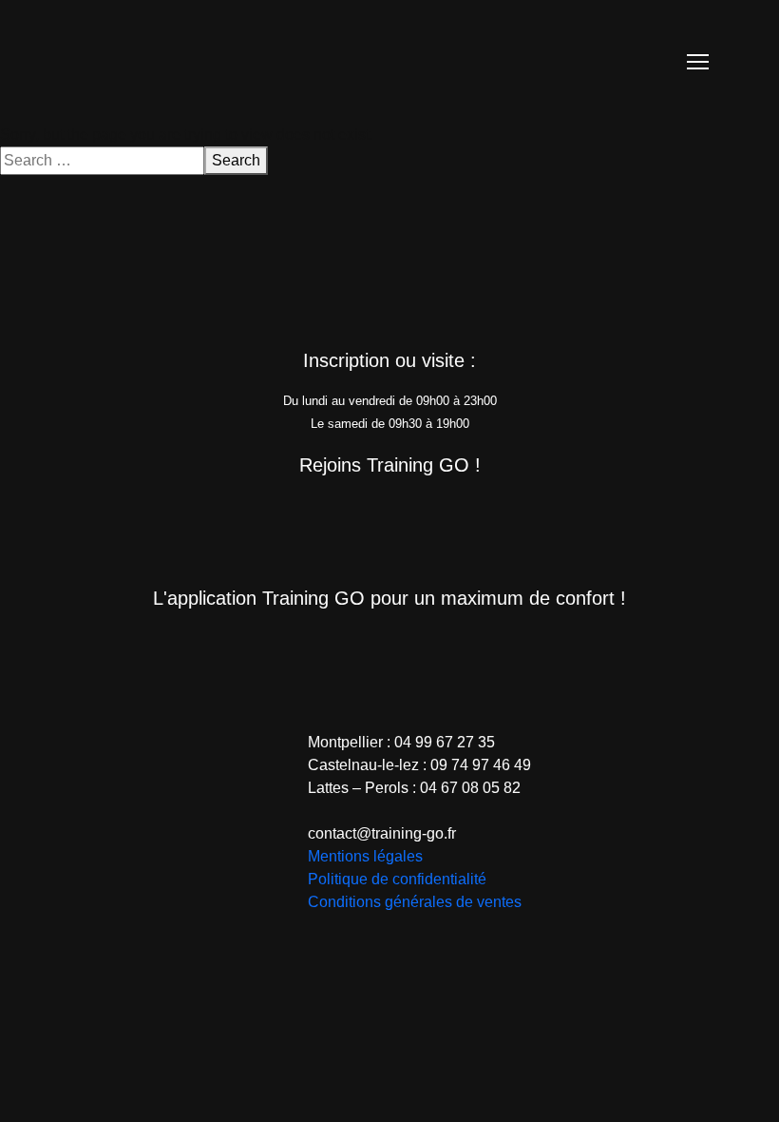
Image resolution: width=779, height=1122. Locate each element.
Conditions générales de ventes (415, 902)
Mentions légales (365, 856)
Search (236, 160)
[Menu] (698, 61)
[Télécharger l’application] (310, 649)
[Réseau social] (294, 516)
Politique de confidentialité (397, 879)
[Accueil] (171, 60)
